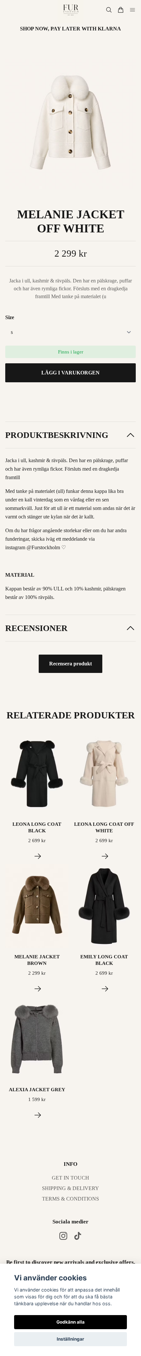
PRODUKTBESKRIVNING (56, 435)
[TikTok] (78, 1236)
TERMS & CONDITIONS (70, 1199)
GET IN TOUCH (70, 1178)
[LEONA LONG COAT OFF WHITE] (105, 856)
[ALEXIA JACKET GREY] (38, 1115)
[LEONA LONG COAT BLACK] (38, 856)
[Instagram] (63, 1236)
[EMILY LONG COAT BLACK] (105, 989)
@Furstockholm (43, 547)
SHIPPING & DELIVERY (70, 1188)
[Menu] (132, 10)
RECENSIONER (36, 628)
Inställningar (70, 1339)
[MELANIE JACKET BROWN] (38, 989)
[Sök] (109, 10)
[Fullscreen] (70, 124)
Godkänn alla (70, 1322)
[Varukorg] (121, 10)
